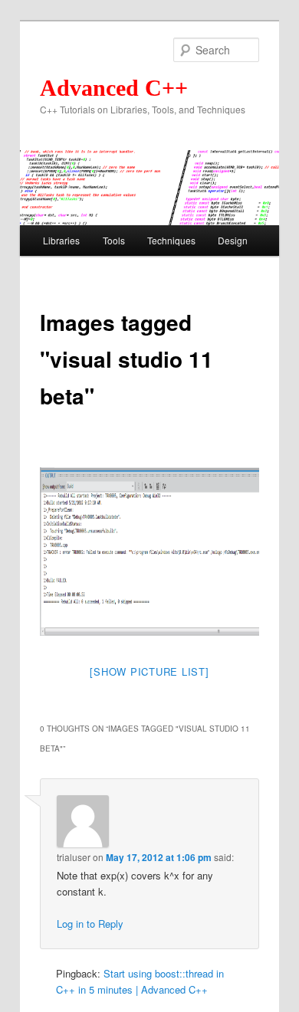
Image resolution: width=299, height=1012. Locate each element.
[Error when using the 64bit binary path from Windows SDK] (162, 551)
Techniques (171, 240)
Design (233, 240)
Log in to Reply (90, 923)
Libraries (61, 240)
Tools (114, 240)
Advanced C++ (114, 87)
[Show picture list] (149, 671)
